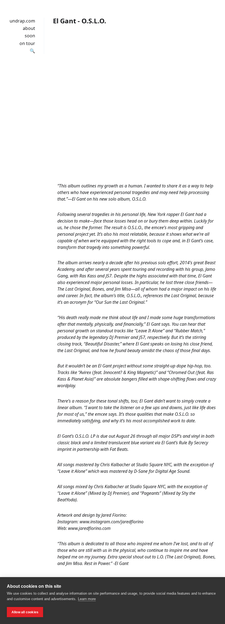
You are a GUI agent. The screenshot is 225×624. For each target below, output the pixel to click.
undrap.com (22, 21)
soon (30, 36)
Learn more (87, 599)
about (29, 28)
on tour (27, 43)
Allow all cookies (25, 612)
